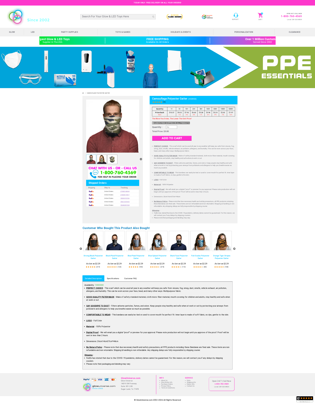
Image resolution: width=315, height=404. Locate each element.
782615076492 (124, 198)
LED (33, 32)
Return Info (190, 384)
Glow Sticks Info (166, 382)
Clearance (294, 32)
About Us (164, 380)
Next (234, 248)
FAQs (188, 380)
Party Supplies (69, 32)
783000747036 (124, 195)
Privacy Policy (166, 386)
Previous (80, 248)
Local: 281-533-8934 (294, 19)
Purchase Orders (167, 384)
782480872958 (124, 202)
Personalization (243, 32)
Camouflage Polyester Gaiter (98, 93)
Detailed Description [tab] (93, 278)
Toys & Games (122, 32)
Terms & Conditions (168, 388)
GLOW (12, 32)
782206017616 (124, 205)
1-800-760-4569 (291, 16)
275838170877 (124, 191)
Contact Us (191, 386)
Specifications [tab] (113, 278)
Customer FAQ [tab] (130, 278)
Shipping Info (191, 382)
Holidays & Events (181, 32)
